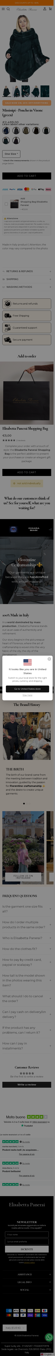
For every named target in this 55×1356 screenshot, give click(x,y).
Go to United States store (27, 689)
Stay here (27, 695)
